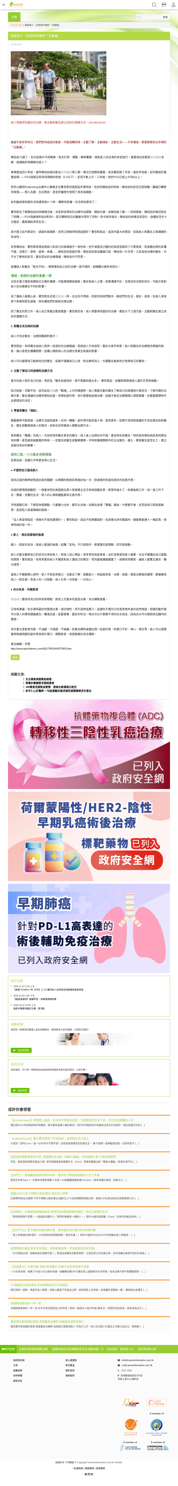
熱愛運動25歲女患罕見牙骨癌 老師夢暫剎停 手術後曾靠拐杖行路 (52, 1248)
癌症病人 (60, 296)
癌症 (13, 142)
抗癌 (52, 390)
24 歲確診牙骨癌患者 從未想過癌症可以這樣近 (39, 1285)
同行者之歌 (16, 25)
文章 (15, 1365)
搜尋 (165, 17)
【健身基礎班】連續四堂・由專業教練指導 (34, 999)
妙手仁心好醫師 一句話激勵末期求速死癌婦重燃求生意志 (58, 690)
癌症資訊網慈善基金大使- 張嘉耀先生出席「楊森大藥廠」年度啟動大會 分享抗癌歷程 (63, 1156)
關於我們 (70, 1370)
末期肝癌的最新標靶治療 (33, 1349)
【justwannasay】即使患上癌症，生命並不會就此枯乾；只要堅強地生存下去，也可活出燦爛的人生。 (73, 1120)
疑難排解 (17, 1370)
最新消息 (17, 1380)
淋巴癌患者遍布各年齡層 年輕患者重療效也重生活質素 (33, 1357)
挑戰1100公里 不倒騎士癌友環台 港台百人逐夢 (39, 1193)
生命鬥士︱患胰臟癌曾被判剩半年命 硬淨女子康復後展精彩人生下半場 (55, 1175)
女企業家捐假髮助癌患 (39, 679)
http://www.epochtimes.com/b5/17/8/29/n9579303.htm (41, 648)
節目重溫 (70, 1365)
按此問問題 (23, 1050)
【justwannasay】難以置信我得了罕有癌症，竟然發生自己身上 (50, 1138)
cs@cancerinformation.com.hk (137, 1365)
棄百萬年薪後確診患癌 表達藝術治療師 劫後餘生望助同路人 (47, 1321)
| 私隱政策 (78, 1468)
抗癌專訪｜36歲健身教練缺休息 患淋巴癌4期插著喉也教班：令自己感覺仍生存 (59, 1211)
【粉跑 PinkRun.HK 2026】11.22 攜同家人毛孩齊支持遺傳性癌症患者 (48, 989)
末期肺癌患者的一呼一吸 (26, 1303)
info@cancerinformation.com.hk (138, 1360)
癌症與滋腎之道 (147, 1349)
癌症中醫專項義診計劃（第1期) (29, 1008)
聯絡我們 (70, 1375)
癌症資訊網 (19, 1360)
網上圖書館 (71, 1360)
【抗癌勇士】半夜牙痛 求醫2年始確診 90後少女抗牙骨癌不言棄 (50, 1266)
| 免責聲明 (100, 1468)
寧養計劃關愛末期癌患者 (40, 682)
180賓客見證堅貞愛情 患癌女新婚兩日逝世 (51, 686)
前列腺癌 (155, 157)
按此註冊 (22, 1090)
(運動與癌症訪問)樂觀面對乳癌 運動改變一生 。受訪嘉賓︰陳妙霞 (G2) (93, 1349)
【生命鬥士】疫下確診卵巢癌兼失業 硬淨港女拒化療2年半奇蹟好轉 (53, 1230)
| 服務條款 (89, 1468)
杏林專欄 (17, 1375)
